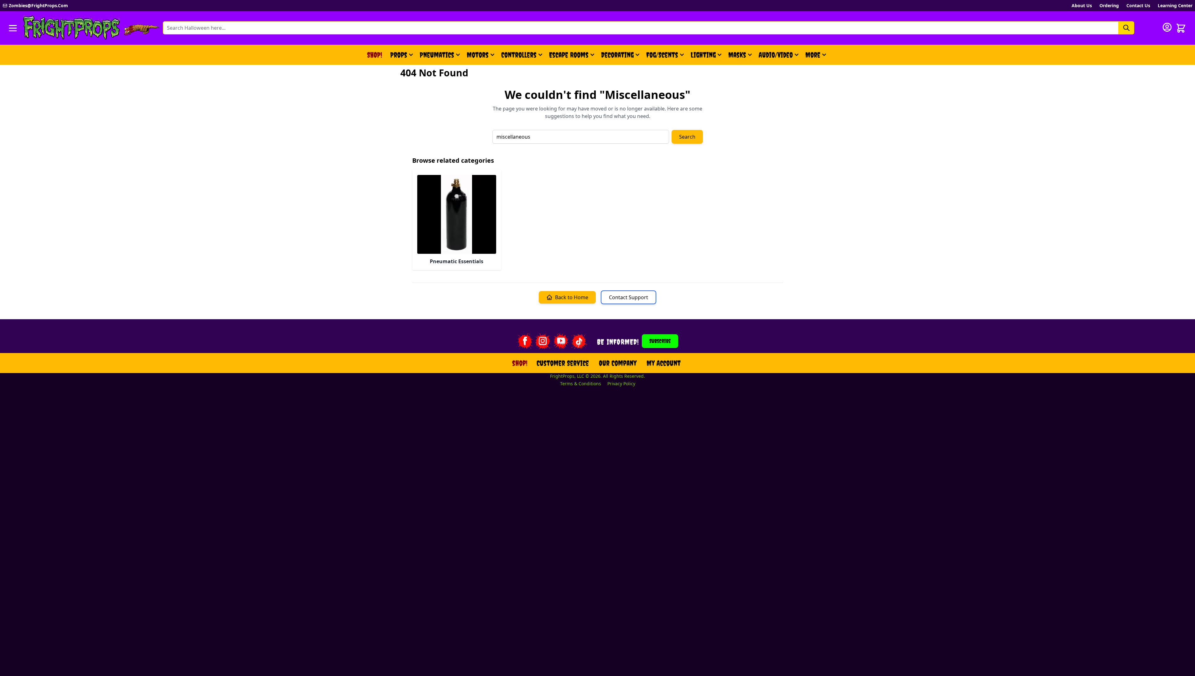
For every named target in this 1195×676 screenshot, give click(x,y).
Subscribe (660, 341)
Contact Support (628, 297)
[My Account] (1167, 27)
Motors (478, 54)
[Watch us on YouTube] (561, 341)
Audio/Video (776, 54)
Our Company (617, 363)
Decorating (617, 54)
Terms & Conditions (580, 384)
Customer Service (563, 363)
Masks (737, 54)
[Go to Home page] (71, 28)
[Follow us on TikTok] (579, 341)
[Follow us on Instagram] (543, 341)
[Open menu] (13, 28)
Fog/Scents (662, 54)
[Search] (1126, 27)
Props (398, 54)
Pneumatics (437, 54)
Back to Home (571, 297)
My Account (664, 363)
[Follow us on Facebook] (525, 341)
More (816, 57)
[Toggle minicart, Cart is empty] (1180, 28)
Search (687, 136)
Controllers (519, 54)
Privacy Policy (621, 384)
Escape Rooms (569, 54)
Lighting (703, 54)
